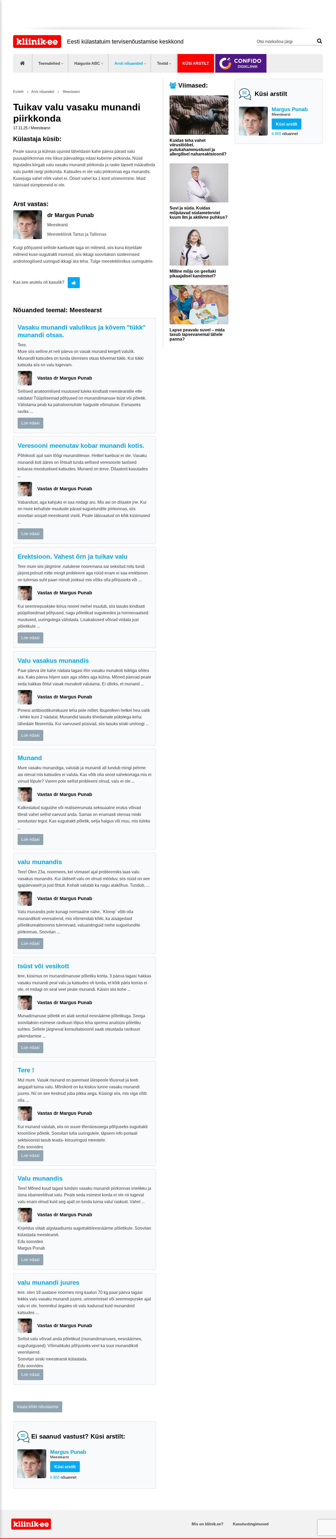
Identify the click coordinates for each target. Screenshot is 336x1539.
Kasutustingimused (251, 1524)
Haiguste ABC (87, 63)
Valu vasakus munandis (53, 660)
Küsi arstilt (195, 63)
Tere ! (26, 1070)
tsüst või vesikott (43, 966)
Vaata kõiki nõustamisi (38, 1407)
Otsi (319, 41)
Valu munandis (40, 1178)
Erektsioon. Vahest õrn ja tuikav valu (73, 556)
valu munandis (40, 861)
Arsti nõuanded (128, 63)
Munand (30, 757)
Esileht (18, 92)
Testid (162, 63)
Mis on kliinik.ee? (207, 1524)
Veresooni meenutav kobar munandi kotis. (81, 445)
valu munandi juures (48, 1282)
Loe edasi (30, 423)
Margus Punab (290, 111)
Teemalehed (49, 63)
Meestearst (71, 92)
